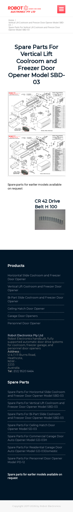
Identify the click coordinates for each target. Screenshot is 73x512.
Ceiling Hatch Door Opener (26, 308)
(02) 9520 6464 (24, 371)
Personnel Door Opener (24, 323)
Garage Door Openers (23, 316)
